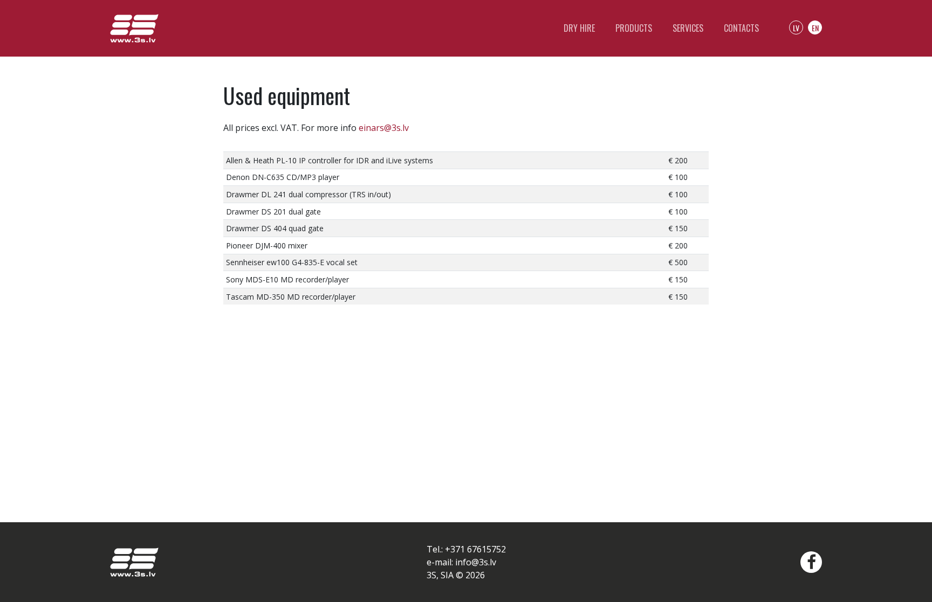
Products (633, 28)
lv (796, 27)
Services (688, 28)
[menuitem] (808, 562)
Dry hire (579, 28)
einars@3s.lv (384, 128)
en (815, 27)
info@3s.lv (475, 562)
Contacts (741, 28)
